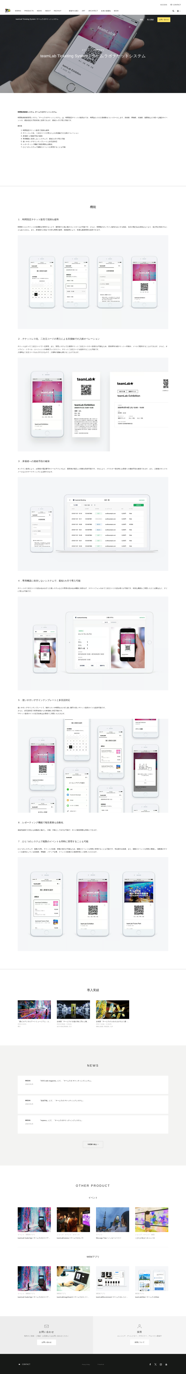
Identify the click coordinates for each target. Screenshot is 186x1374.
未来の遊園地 (106, 11)
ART (83, 11)
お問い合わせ (164, 20)
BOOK (116, 11)
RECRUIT (57, 11)
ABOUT (48, 11)
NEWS (39, 11)
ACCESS (163, 5)
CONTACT (177, 5)
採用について (139, 1342)
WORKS (18, 11)
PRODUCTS (29, 11)
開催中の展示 (74, 11)
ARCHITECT (93, 11)
